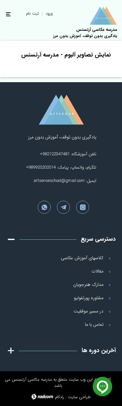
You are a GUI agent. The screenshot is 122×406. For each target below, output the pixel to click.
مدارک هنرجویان (88, 284)
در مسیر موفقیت (88, 311)
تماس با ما (94, 324)
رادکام (59, 397)
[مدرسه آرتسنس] (103, 15)
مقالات (97, 271)
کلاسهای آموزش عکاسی (82, 257)
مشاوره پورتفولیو (88, 297)
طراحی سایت (79, 397)
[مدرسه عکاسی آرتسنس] (61, 110)
